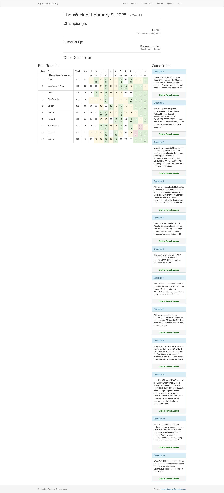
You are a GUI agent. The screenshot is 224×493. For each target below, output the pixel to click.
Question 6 (159, 248)
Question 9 (159, 340)
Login (179, 3)
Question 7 (159, 277)
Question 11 (159, 418)
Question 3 (159, 142)
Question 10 (159, 374)
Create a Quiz (147, 3)
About (125, 3)
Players (160, 3)
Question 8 (159, 309)
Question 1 (159, 71)
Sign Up (170, 3)
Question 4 (159, 181)
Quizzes (134, 3)
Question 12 (159, 455)
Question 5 (159, 217)
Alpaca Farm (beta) (48, 3)
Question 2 (159, 102)
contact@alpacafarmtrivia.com (173, 489)
